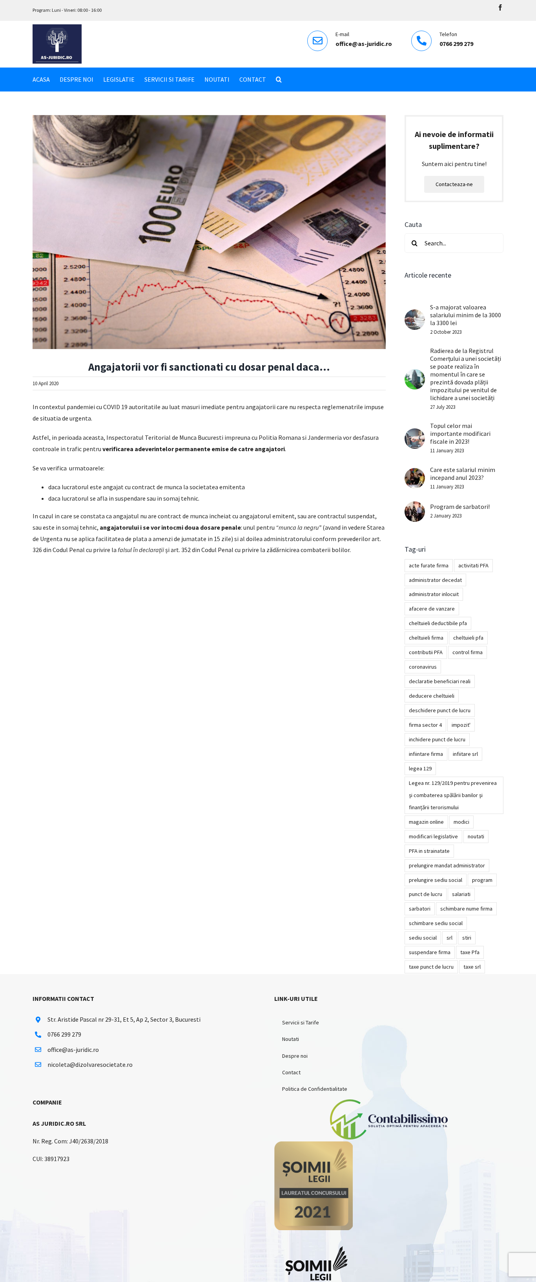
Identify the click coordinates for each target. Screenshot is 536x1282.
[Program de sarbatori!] (415, 507)
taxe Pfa (469, 952)
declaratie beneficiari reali (439, 681)
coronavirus (423, 666)
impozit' (461, 724)
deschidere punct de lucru (439, 710)
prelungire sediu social (435, 879)
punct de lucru (425, 894)
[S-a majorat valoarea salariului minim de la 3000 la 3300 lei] (415, 315)
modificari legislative (433, 836)
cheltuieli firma (426, 637)
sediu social (423, 937)
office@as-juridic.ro (363, 44)
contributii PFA (426, 652)
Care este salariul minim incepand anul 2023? (462, 473)
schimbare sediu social (436, 923)
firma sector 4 (425, 724)
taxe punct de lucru (431, 966)
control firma (467, 652)
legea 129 (420, 768)
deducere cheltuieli (431, 695)
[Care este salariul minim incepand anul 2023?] (415, 473)
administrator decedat (435, 579)
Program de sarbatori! (460, 506)
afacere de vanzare (432, 608)
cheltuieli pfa (468, 637)
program (482, 879)
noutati (476, 836)
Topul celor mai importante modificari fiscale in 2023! (460, 433)
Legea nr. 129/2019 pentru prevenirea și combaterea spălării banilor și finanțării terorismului (453, 795)
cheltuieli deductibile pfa (438, 623)
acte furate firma (428, 565)
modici (461, 821)
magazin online (426, 821)
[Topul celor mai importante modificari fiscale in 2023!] (415, 434)
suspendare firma (429, 952)
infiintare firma (426, 753)
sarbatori (419, 908)
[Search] (279, 79)
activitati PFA (473, 565)
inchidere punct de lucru (437, 739)
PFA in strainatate (429, 850)
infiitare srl (465, 753)
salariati (461, 894)
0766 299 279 (456, 44)
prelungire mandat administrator (447, 865)
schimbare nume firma (466, 908)
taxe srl (472, 966)
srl (449, 937)
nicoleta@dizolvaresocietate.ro (90, 1064)
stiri (466, 937)
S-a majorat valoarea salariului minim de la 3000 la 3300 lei (465, 315)
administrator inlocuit (434, 594)
